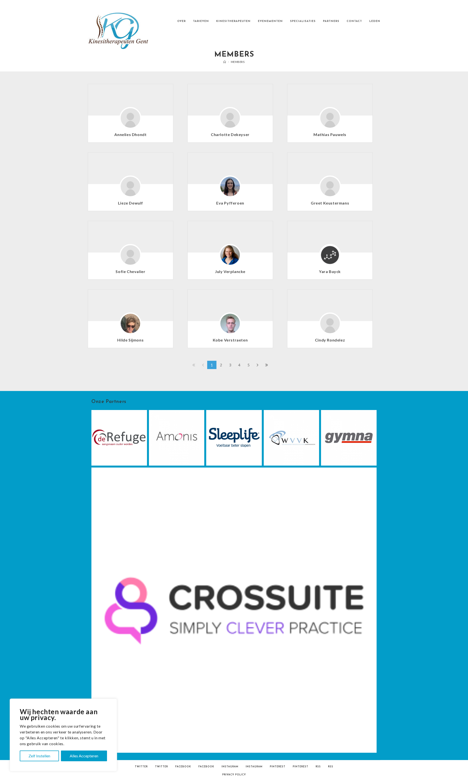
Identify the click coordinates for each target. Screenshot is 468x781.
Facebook (183, 766)
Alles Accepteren (84, 755)
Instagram (230, 766)
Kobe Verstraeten (230, 340)
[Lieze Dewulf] (130, 189)
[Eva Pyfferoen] (230, 189)
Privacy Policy (234, 774)
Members (238, 61)
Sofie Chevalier (130, 271)
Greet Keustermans (330, 203)
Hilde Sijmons (130, 340)
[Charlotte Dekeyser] (230, 120)
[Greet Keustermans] (330, 189)
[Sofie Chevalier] (130, 257)
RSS (318, 766)
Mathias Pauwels (329, 134)
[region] (63, 735)
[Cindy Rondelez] (330, 326)
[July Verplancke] (230, 257)
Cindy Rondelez (330, 340)
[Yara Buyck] (330, 257)
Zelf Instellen (39, 755)
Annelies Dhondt (130, 134)
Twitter (141, 766)
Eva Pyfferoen (230, 203)
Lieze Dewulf (130, 203)
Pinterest (277, 766)
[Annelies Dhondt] (130, 120)
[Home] (224, 61)
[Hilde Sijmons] (130, 326)
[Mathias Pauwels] (330, 120)
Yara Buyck (330, 271)
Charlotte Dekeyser (230, 134)
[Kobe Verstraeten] (230, 326)
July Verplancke (230, 271)
